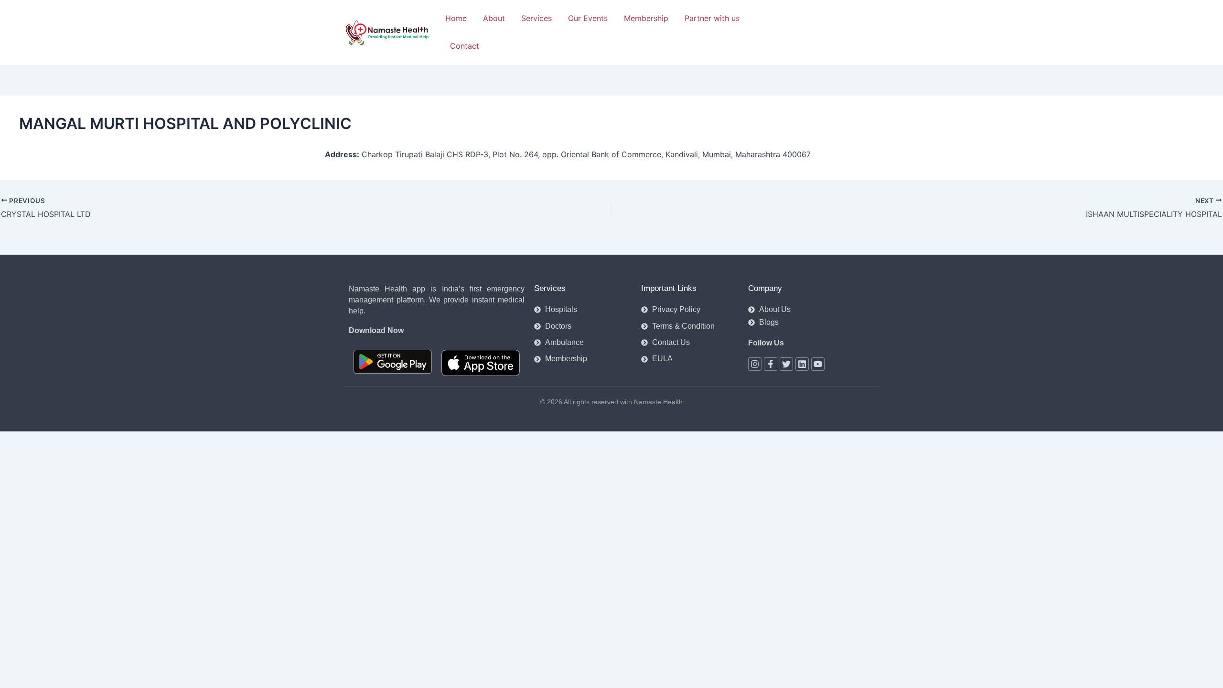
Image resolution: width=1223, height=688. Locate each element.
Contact (464, 46)
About (494, 18)
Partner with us (712, 18)
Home (456, 18)
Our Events (588, 18)
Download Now (376, 330)
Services (536, 18)
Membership (646, 18)
